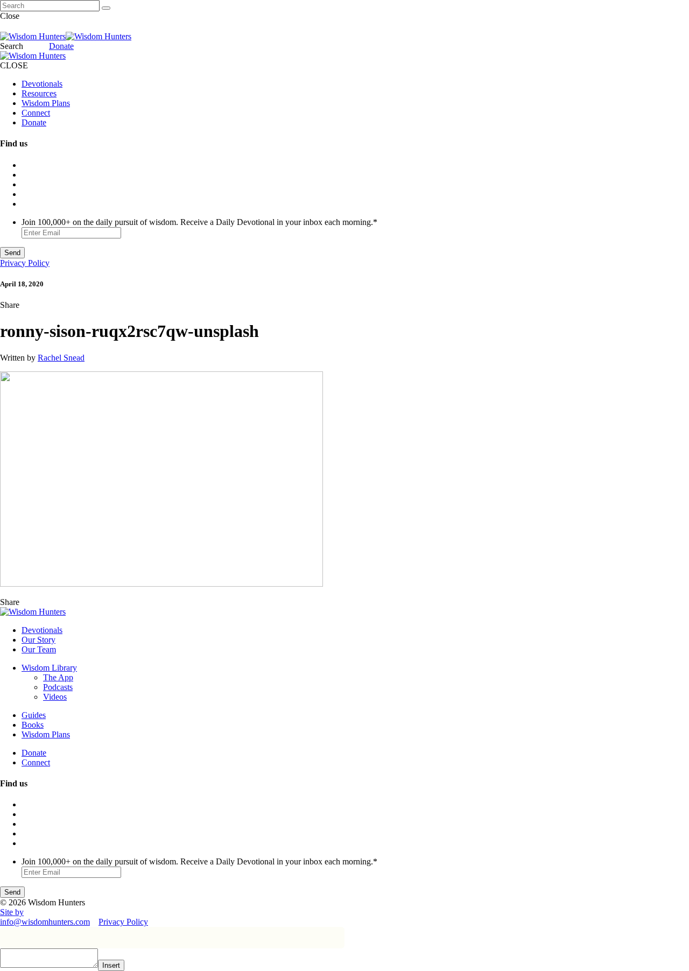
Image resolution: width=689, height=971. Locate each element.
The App (58, 677)
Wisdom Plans (46, 103)
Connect (36, 112)
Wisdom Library (49, 667)
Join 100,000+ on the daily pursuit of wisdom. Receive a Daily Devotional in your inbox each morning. (199, 222)
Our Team (39, 649)
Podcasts (58, 687)
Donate (61, 46)
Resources (39, 93)
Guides (34, 715)
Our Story (38, 639)
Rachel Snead (61, 357)
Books (33, 724)
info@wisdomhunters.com (45, 921)
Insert (111, 965)
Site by (12, 912)
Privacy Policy (25, 263)
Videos (55, 696)
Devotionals (42, 83)
